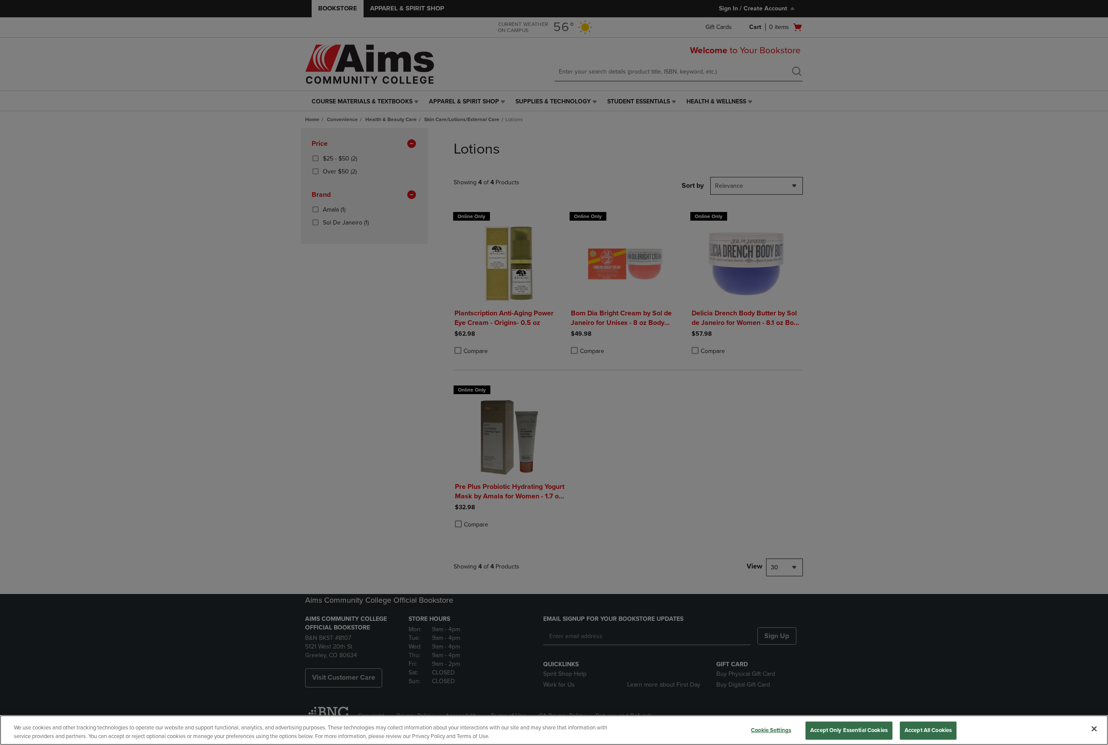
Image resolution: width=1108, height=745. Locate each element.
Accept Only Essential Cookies (849, 730)
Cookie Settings (771, 730)
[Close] (1094, 729)
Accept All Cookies (928, 730)
